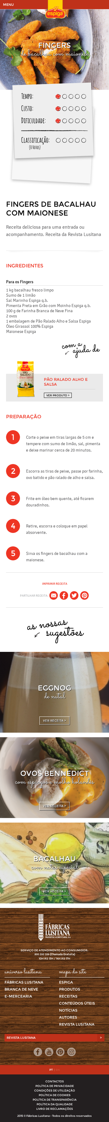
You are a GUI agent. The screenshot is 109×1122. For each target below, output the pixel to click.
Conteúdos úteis (77, 1003)
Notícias (68, 1010)
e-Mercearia (18, 996)
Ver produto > (57, 395)
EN (58, 1069)
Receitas (68, 996)
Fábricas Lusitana (24, 982)
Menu (8, 4)
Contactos (54, 1081)
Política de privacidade (54, 1086)
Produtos (69, 989)
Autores (68, 1017)
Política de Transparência (55, 1099)
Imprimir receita (54, 584)
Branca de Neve (21, 989)
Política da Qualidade (55, 1104)
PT (51, 1069)
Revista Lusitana (76, 1024)
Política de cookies (55, 1095)
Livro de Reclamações (54, 1108)
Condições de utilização (54, 1090)
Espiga (66, 982)
